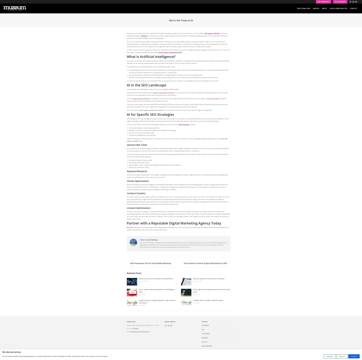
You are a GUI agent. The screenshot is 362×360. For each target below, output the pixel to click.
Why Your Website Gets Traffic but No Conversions (208, 279)
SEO (203, 329)
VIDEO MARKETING (207, 346)
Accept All (354, 356)
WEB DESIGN (205, 325)
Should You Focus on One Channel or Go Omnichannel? (156, 279)
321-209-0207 (134, 328)
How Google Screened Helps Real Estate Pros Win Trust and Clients (211, 291)
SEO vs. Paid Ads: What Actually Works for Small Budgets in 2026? (157, 291)
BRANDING (205, 338)
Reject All (342, 356)
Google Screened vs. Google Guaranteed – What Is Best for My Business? (157, 301)
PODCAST (204, 342)
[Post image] (132, 281)
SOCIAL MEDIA (206, 333)
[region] (181, 354)
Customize (329, 356)
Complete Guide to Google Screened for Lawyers (208, 300)
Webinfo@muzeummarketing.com (140, 332)
